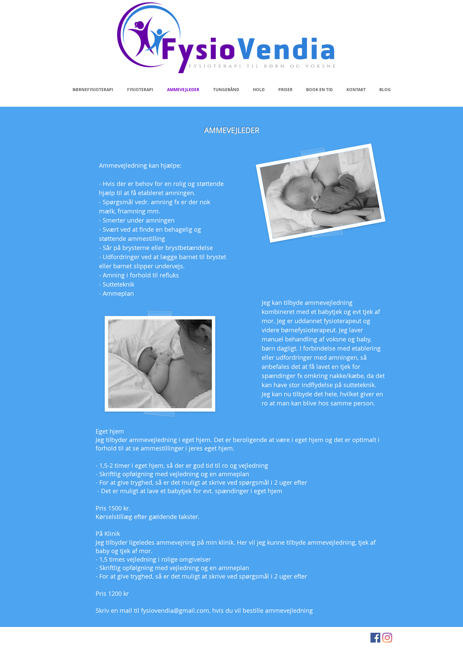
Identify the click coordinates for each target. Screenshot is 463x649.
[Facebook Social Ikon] (375, 638)
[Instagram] (387, 638)
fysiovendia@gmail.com (175, 610)
